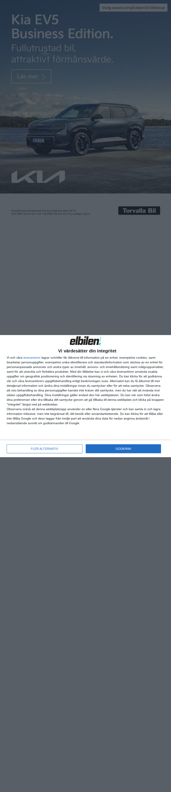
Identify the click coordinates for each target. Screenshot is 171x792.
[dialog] (85, 396)
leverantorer (32, 357)
